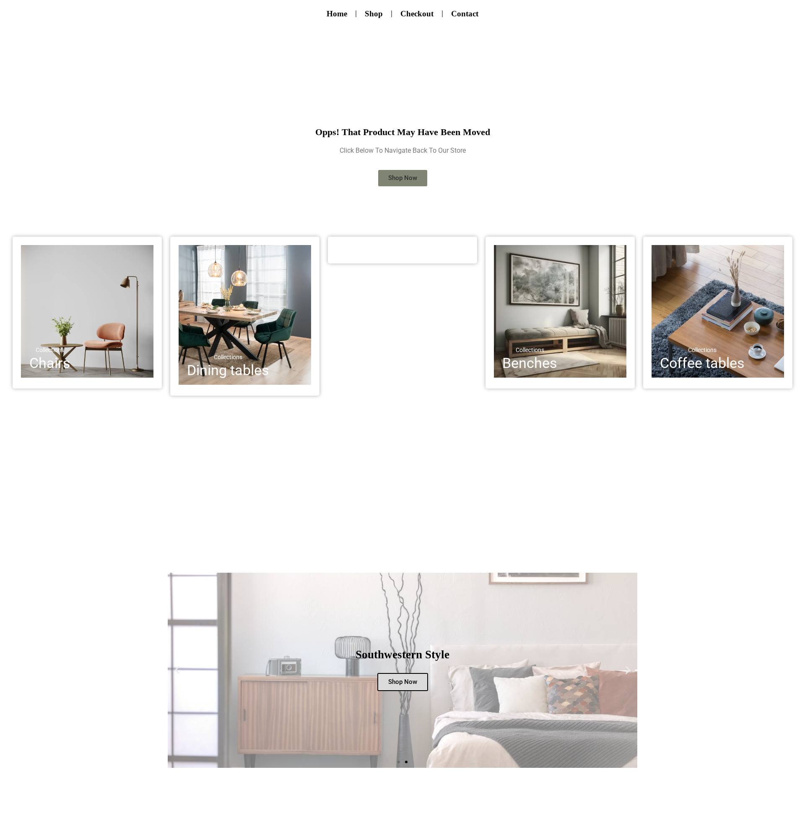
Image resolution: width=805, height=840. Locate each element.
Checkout (417, 13)
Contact (464, 13)
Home (337, 13)
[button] (177, 670)
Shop (374, 13)
